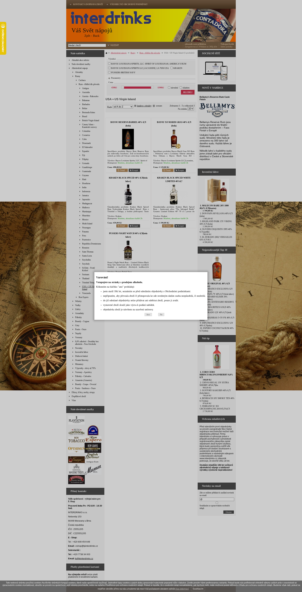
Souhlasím (198, 588)
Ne (161, 314)
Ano (148, 314)
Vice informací (182, 589)
